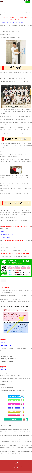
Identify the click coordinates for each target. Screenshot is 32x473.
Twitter (14, 469)
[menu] (31, 1)
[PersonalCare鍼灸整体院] (1, 1)
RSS (17, 469)
